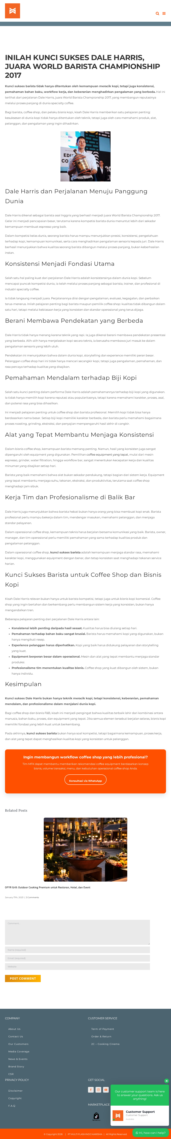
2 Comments (32, 897)
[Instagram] (98, 1090)
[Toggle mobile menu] (164, 13)
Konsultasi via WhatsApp (85, 780)
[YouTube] (106, 1090)
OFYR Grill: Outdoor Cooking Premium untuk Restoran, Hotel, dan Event (47, 887)
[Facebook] (91, 1090)
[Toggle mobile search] (157, 13)
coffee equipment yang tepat (107, 454)
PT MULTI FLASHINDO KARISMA (85, 1134)
